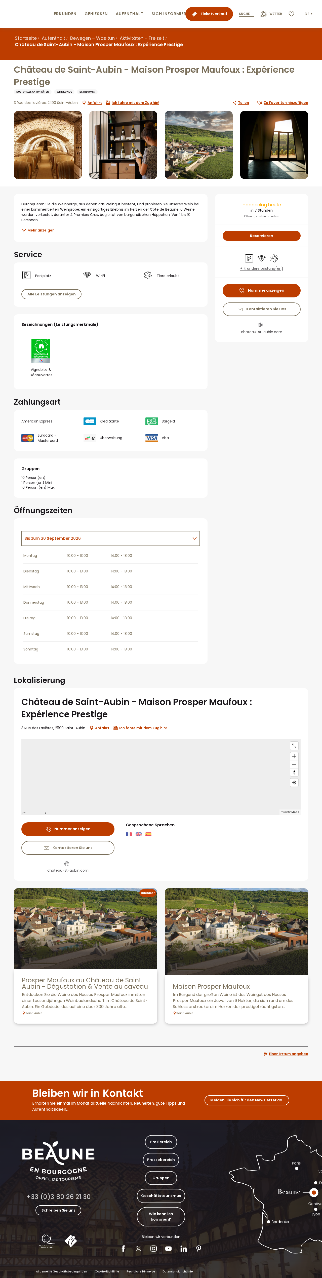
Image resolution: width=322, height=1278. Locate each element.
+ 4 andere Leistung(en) (261, 268)
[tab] (105, 538)
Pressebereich (161, 1159)
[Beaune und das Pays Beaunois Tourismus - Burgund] (26, 14)
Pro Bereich (161, 1141)
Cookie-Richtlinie (107, 1271)
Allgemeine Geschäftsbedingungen (61, 1271)
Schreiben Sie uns (58, 1210)
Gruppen (161, 1177)
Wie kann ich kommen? (161, 1216)
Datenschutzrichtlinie (178, 1271)
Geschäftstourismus (161, 1195)
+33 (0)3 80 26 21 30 (58, 1196)
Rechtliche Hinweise (141, 1271)
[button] (309, 14)
